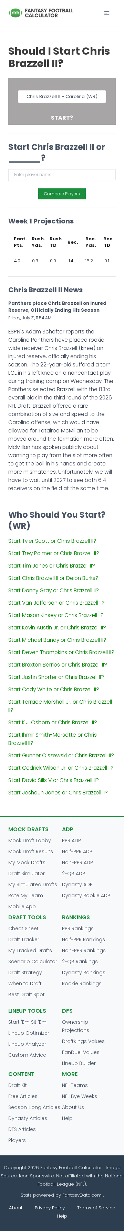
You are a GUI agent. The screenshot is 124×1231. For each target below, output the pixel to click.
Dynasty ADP (77, 884)
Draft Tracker (23, 939)
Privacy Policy (50, 1208)
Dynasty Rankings (83, 972)
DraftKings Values (83, 1041)
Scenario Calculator (32, 961)
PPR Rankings (78, 928)
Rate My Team (25, 895)
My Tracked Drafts (30, 950)
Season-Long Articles (34, 1107)
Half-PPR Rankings (83, 939)
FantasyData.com (82, 1195)
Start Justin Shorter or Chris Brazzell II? (56, 677)
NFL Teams (75, 1085)
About (15, 1208)
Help (67, 1118)
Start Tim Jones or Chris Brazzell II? (51, 565)
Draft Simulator (26, 873)
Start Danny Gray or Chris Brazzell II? (53, 590)
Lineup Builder (79, 1063)
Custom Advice (27, 1055)
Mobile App (22, 906)
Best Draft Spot (26, 994)
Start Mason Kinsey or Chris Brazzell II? (56, 615)
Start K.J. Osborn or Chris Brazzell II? (52, 722)
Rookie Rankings (82, 983)
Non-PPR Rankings (84, 950)
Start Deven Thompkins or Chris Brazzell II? (61, 652)
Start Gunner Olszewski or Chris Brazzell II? (61, 755)
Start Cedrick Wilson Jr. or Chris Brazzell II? (61, 767)
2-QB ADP (73, 873)
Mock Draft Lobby (29, 840)
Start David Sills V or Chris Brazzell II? (53, 780)
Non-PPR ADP (77, 862)
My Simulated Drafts (32, 884)
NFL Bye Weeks (79, 1096)
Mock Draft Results (30, 851)
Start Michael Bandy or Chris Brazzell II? (57, 640)
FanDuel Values (81, 1052)
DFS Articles (22, 1129)
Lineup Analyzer (27, 1044)
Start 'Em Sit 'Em (27, 1022)
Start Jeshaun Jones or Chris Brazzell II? (58, 792)
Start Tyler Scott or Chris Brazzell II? (52, 541)
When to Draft (25, 983)
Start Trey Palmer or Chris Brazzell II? (53, 553)
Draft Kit (17, 1085)
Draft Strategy (25, 972)
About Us (73, 1107)
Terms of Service (96, 1208)
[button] (107, 13)
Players (17, 1140)
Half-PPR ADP (77, 851)
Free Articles (23, 1096)
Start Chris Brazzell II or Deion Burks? (53, 578)
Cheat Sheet (23, 928)
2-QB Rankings (80, 961)
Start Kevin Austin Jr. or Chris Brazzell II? (57, 627)
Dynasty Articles (27, 1118)
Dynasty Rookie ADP (86, 895)
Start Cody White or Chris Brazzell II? (53, 689)
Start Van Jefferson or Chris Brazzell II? (56, 602)
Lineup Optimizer (28, 1033)
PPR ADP (71, 840)
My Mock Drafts (26, 862)
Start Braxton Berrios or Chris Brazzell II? (57, 664)
